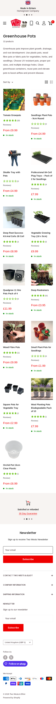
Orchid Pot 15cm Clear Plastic (11, 467)
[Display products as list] (51, 82)
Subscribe (28, 559)
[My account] (44, 23)
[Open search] (37, 23)
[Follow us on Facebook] (5, 657)
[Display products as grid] (46, 82)
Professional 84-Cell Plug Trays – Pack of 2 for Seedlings (41, 175)
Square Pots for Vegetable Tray (11, 406)
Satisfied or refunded (28, 509)
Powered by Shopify (11, 698)
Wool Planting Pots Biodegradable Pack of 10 (41, 407)
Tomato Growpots (12, 115)
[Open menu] (4, 23)
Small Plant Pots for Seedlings (41, 349)
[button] (14, 123)
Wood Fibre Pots (11, 347)
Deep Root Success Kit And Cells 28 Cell (13, 234)
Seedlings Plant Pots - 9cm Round (41, 117)
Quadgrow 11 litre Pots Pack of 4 (12, 292)
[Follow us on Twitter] (11, 657)
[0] (50, 23)
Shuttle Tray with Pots (11, 174)
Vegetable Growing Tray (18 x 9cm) (40, 234)
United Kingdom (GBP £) (15, 642)
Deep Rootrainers (40, 290)
